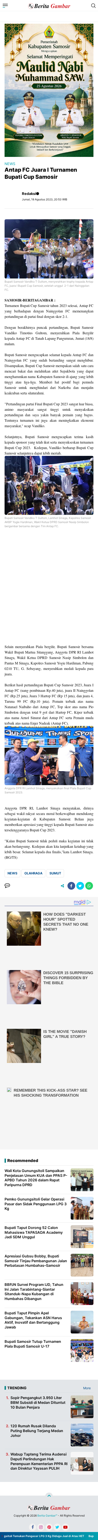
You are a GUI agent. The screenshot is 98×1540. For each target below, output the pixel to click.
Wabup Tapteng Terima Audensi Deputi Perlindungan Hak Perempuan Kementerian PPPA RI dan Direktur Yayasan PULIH (38, 1461)
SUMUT (55, 873)
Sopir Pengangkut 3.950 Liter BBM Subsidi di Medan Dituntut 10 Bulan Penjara (37, 1402)
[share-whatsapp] (89, 886)
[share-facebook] (71, 886)
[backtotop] (49, 1496)
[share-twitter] (80, 886)
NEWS (10, 163)
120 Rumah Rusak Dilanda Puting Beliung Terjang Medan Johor (36, 1431)
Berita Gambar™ (47, 1515)
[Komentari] (7, 886)
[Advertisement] (49, 588)
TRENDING (16, 1388)
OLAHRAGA (33, 873)
